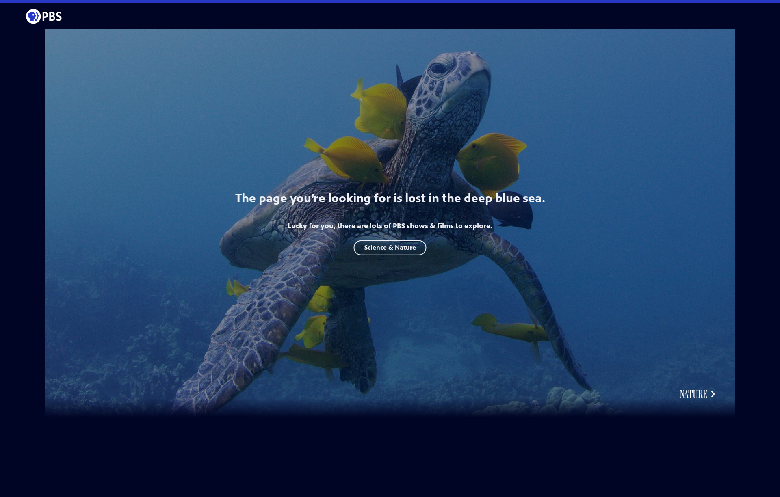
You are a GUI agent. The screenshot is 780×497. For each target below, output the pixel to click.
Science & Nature (390, 247)
